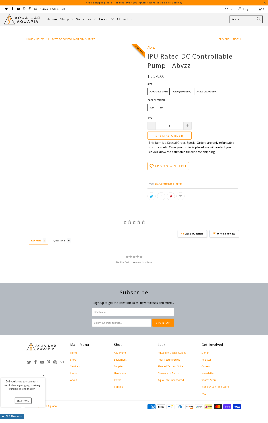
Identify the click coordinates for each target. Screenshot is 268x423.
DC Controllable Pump (168, 183)
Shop (64, 19)
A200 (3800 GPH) (158, 91)
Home (51, 19)
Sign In (205, 352)
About (123, 19)
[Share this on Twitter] (151, 196)
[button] (27, 416)
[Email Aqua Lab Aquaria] (35, 9)
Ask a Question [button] (194, 233)
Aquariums (120, 352)
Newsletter (207, 373)
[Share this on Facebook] (161, 196)
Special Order (169, 135)
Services (84, 19)
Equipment (120, 359)
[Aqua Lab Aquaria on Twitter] (6, 9)
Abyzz (151, 47)
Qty (149, 118)
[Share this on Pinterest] (171, 196)
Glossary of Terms (169, 373)
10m (151, 107)
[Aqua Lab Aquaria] (23, 19)
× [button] (43, 375)
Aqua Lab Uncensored (171, 380)
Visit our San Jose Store (215, 386)
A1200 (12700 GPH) (207, 91)
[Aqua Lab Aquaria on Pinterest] (24, 9)
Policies (118, 386)
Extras (117, 380)
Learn (105, 19)
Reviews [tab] (36, 240)
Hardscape (120, 373)
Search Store (209, 380)
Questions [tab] (59, 240)
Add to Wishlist (171, 166)
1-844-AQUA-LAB (52, 9)
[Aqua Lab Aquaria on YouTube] (18, 9)
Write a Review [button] (226, 233)
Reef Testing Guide (169, 359)
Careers (206, 366)
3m (161, 107)
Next (236, 39)
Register (206, 359)
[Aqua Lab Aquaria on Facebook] (12, 9)
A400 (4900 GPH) (182, 91)
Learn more (23, 400)
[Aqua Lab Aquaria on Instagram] (30, 9)
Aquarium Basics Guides (172, 352)
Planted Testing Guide (171, 366)
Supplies (119, 366)
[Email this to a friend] (180, 196)
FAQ (204, 393)
